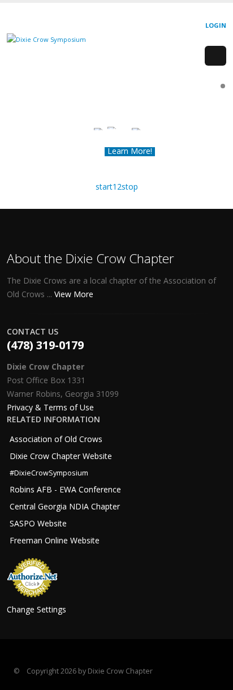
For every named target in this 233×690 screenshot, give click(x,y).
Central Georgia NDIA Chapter (65, 506)
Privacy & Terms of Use (50, 407)
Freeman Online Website (55, 540)
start (104, 186)
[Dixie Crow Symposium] (46, 39)
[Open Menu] (215, 56)
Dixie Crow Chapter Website (61, 456)
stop (130, 186)
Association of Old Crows (56, 439)
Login (215, 25)
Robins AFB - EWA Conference (65, 489)
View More (75, 294)
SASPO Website (38, 523)
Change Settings (36, 609)
